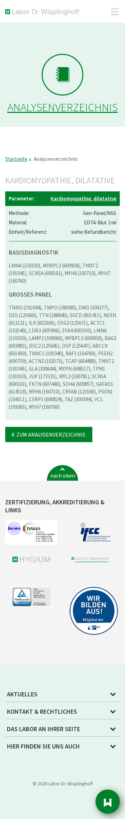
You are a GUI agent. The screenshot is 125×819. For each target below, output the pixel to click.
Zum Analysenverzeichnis (50, 434)
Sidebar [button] (107, 801)
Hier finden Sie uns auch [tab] (43, 746)
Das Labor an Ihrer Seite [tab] (43, 729)
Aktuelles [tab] (22, 694)
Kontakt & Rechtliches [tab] (42, 711)
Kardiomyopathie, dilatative (83, 198)
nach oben (62, 475)
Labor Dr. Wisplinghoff (43, 12)
